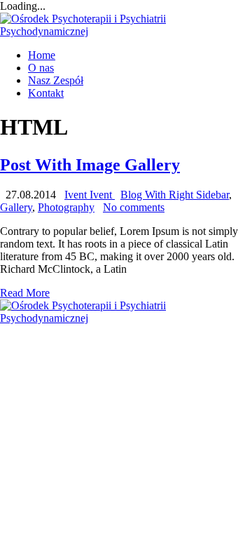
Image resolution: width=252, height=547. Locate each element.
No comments (133, 207)
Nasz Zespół (55, 80)
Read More (25, 293)
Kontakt (46, 93)
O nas (41, 68)
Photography (66, 207)
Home (41, 55)
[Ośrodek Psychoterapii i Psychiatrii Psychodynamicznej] (126, 31)
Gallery (16, 207)
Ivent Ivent (89, 195)
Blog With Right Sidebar (174, 195)
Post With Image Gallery (90, 165)
